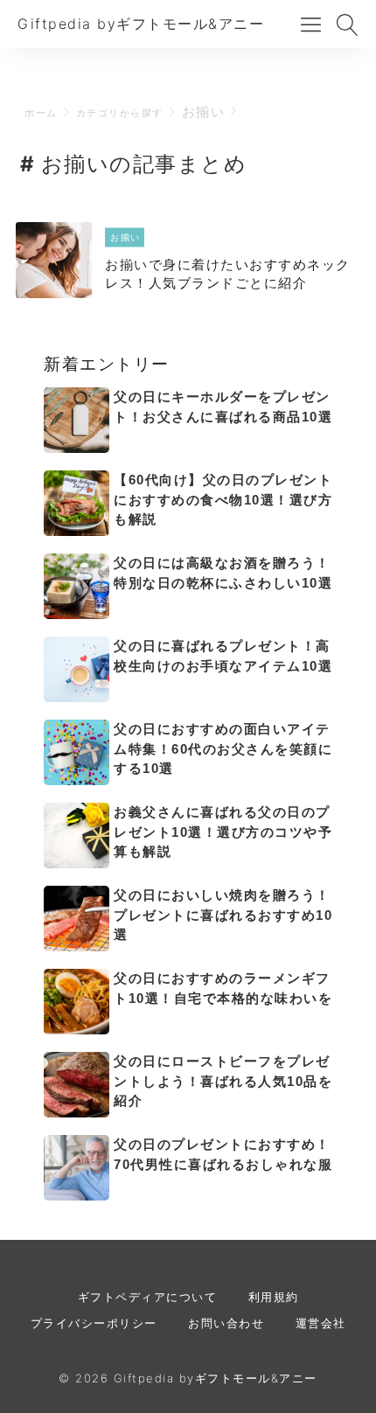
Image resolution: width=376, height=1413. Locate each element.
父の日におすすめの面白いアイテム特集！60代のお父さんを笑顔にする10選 (223, 748)
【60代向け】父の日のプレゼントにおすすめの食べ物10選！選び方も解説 (223, 499)
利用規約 (273, 1297)
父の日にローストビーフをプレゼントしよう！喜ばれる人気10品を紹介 (223, 1081)
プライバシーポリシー (94, 1323)
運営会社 (321, 1323)
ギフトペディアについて (148, 1297)
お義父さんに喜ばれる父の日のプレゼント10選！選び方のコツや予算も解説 (223, 831)
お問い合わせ (226, 1323)
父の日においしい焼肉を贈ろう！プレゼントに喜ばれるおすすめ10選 (223, 914)
